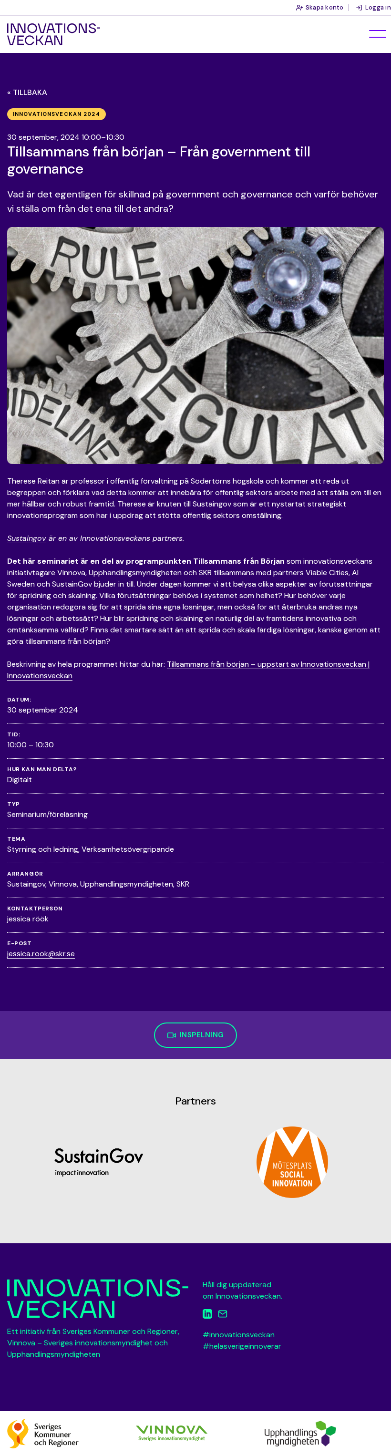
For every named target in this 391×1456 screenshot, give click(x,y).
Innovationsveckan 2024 (56, 114)
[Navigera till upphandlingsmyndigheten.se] (300, 1433)
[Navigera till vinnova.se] (171, 1433)
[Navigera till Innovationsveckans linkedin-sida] (207, 1315)
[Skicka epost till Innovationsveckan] (222, 1315)
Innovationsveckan (53, 34)
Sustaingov (26, 538)
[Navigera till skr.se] (43, 1433)
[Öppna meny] (377, 34)
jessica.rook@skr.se (41, 954)
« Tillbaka (27, 92)
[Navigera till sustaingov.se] (99, 1162)
